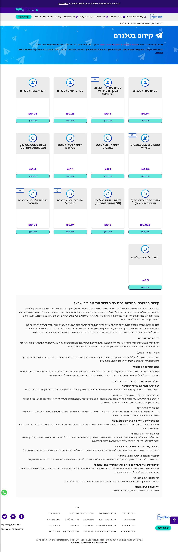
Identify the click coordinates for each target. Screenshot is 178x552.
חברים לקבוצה (106, 44)
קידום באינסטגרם (136, 17)
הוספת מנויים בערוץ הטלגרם (125, 44)
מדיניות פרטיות (54, 525)
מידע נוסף (145, 120)
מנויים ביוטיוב (89, 525)
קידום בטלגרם (69, 17)
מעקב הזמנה (74, 513)
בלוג (36, 17)
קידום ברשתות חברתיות (52, 17)
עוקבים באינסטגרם (128, 519)
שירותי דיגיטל (74, 525)
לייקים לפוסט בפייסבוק (107, 513)
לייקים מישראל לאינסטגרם (106, 525)
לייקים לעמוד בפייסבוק (107, 519)
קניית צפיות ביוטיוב (87, 513)
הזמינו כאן (63, 3)
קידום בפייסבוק (116, 17)
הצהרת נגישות (54, 531)
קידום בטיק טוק (86, 17)
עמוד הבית (159, 23)
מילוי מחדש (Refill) (72, 519)
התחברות (31, 10)
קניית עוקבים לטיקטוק (71, 531)
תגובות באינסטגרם (128, 531)
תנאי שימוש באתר (53, 519)
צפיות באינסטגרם (128, 525)
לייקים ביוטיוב (89, 519)
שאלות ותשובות (54, 513)
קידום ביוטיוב (99, 17)
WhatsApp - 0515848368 (12, 529)
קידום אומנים (89, 531)
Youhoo (159, 52)
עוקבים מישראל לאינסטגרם (105, 531)
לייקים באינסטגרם (128, 513)
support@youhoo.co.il (11, 525)
